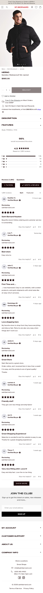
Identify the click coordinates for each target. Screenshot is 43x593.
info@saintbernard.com (23, 568)
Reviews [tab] (8, 180)
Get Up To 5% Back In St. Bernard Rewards (21, 3)
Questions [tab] (20, 180)
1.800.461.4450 (20, 572)
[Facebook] (19, 577)
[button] (21, 156)
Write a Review (32, 185)
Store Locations (21, 561)
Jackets (22, 69)
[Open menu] (2, 7)
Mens (3, 69)
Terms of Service (15, 588)
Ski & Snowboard (12, 69)
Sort (22, 193)
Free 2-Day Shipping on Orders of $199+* (21, 1)
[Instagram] (23, 577)
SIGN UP (21, 514)
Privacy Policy (28, 588)
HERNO (5, 72)
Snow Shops (21, 564)
